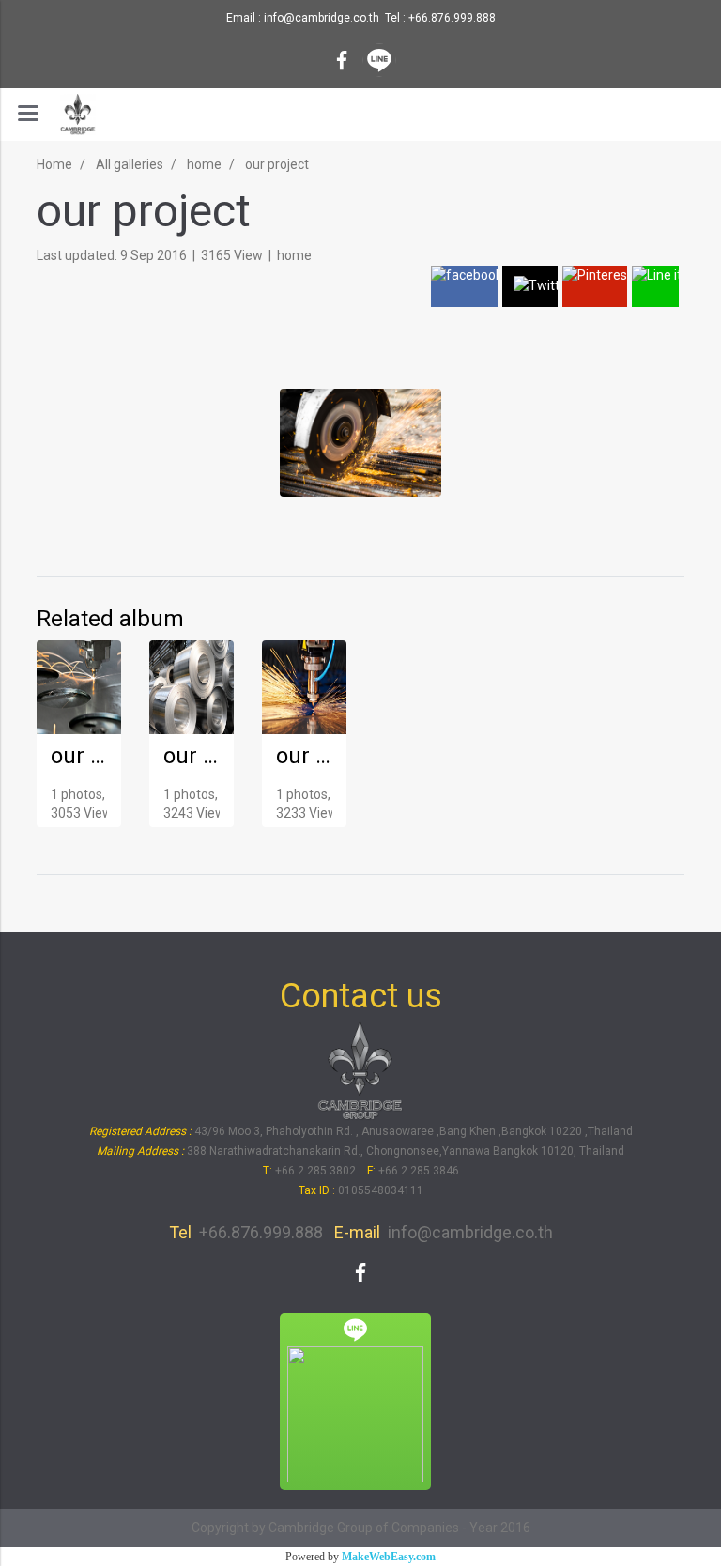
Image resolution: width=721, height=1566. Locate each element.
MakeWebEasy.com (389, 1556)
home (294, 255)
